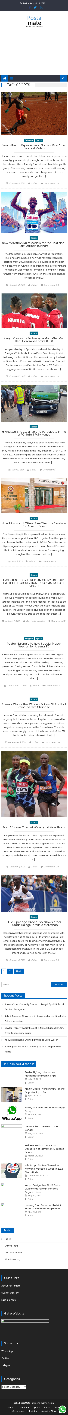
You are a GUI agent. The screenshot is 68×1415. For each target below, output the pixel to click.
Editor (34, 183)
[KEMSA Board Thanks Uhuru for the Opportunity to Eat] (11, 1094)
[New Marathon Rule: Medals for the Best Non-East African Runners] (34, 212)
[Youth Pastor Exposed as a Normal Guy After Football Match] (34, 113)
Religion (29, 140)
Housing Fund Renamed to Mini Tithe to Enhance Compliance (43, 1206)
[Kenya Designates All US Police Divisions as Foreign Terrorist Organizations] (11, 1190)
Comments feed (14, 1252)
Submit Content (10, 1292)
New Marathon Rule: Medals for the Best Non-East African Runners (34, 245)
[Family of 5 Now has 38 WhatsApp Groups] (11, 1113)
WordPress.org (12, 1259)
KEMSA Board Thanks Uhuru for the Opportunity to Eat (45, 1090)
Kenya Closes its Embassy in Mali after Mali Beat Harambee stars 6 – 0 (34, 340)
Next (18, 971)
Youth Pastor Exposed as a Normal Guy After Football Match (34, 147)
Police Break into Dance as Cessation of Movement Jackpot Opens (44, 1149)
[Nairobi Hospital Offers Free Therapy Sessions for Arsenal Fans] (34, 495)
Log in (8, 1239)
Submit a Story (48, 1411)
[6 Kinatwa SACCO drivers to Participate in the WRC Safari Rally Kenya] (34, 403)
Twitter (5, 1358)
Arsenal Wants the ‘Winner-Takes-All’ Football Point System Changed (34, 706)
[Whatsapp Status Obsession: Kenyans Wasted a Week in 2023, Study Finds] (11, 1170)
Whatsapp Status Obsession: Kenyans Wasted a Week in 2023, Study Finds (44, 1169)
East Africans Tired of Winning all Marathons (34, 827)
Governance (18, 1411)
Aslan (51, 1402)
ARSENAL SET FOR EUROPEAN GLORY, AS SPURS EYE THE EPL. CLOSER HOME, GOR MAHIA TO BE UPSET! (34, 583)
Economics (23, 1407)
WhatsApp (7, 1351)
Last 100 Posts (8, 1300)
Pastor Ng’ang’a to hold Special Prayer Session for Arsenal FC (34, 645)
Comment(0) (49, 469)
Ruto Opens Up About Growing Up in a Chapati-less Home (33, 1049)
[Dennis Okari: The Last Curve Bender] (11, 1131)
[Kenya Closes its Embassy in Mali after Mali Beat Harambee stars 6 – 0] (34, 310)
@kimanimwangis (35, 620)
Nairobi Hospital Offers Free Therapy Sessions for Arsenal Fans (34, 525)
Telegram (6, 1365)
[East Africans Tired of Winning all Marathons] (34, 784)
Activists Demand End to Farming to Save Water (31, 1039)
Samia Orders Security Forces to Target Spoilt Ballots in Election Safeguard (35, 1007)
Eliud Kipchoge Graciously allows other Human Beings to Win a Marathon (34, 924)
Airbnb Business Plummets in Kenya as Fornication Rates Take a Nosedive (35, 1019)
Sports (39, 140)
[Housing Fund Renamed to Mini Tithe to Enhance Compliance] (11, 1210)
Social (34, 426)
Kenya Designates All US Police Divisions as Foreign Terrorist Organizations (43, 1188)
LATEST (10, 1407)
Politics (57, 1407)
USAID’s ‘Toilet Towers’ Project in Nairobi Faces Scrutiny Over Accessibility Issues (34, 1030)
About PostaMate (11, 1285)
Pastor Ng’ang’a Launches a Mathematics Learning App (41, 1073)
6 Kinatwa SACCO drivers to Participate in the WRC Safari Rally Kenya (34, 433)
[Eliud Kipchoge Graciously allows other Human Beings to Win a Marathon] (34, 893)
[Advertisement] (34, 53)
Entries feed (11, 1245)
